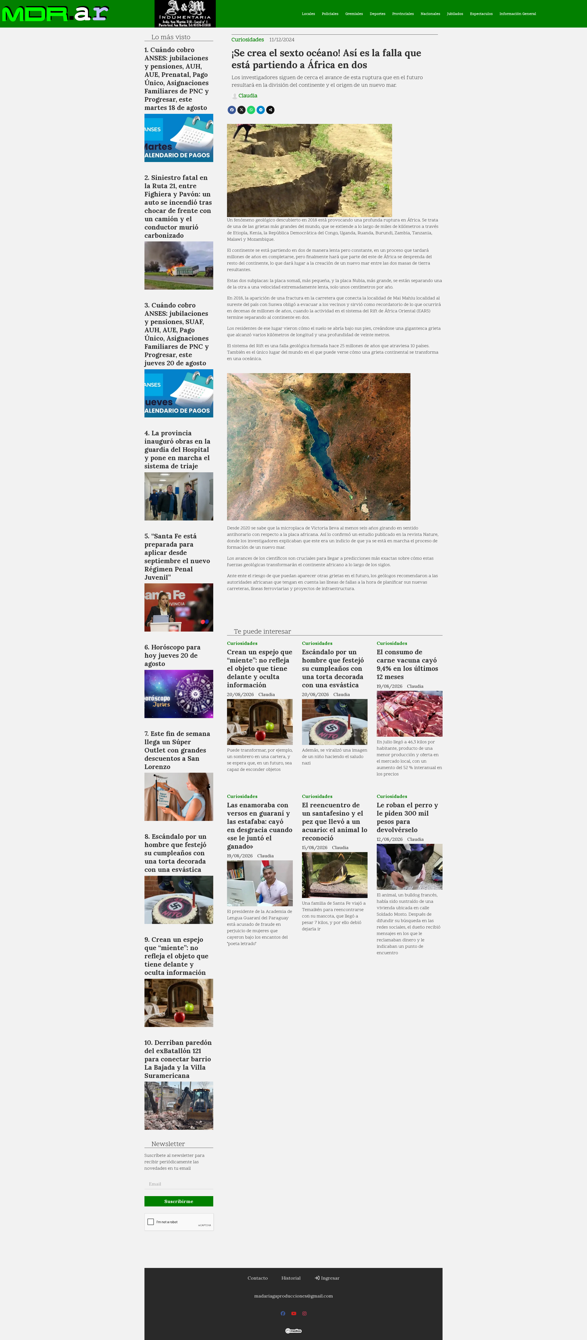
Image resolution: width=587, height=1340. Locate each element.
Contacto (258, 1278)
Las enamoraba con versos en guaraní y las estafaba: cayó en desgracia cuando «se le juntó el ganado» (259, 825)
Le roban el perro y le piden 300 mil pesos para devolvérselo (407, 817)
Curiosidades (248, 40)
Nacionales (430, 14)
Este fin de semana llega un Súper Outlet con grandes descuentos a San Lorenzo (177, 750)
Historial (291, 1278)
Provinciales (403, 14)
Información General (518, 14)
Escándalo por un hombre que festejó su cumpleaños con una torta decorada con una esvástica (333, 668)
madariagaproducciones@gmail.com (293, 1296)
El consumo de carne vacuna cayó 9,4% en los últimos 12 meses (407, 664)
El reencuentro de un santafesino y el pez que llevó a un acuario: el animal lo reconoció (334, 821)
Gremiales (354, 14)
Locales (308, 14)
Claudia (248, 96)
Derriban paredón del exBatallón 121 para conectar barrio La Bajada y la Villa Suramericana (178, 1059)
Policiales (330, 14)
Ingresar (330, 1278)
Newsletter (168, 1144)
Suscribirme (178, 1201)
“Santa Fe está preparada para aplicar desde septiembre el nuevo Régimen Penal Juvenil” (177, 557)
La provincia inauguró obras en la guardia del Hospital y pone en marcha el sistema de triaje (177, 449)
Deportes (377, 14)
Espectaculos (481, 14)
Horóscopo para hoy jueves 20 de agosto (172, 655)
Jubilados (455, 14)
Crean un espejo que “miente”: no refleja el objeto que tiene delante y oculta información (259, 668)
